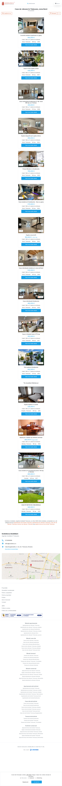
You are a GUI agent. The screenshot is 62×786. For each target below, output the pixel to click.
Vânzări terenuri (31, 653)
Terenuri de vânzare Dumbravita (31, 657)
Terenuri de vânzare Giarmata (31, 665)
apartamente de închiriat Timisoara (23, 522)
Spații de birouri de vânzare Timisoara (31, 670)
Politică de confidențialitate (9, 610)
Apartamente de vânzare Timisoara (31, 625)
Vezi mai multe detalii (31, 45)
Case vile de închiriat (31, 701)
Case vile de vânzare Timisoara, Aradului (31, 646)
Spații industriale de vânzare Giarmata (31, 676)
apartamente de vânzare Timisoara (41, 522)
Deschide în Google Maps (11, 549)
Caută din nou (7, 13)
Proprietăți (4, 588)
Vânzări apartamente (31, 623)
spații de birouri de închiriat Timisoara (44, 524)
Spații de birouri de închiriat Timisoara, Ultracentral (31, 733)
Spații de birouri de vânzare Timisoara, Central (31, 674)
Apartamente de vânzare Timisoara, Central (31, 631)
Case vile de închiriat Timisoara (31, 703)
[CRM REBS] (34, 749)
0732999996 (8, 540)
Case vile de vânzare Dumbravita (31, 642)
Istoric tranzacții (6, 599)
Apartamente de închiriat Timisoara (31, 688)
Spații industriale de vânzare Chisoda (31, 680)
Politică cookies (6, 608)
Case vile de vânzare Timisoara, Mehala (31, 648)
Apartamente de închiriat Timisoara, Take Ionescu (31, 694)
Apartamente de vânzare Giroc (31, 633)
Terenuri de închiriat (31, 716)
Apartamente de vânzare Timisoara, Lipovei (31, 635)
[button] (59, 13)
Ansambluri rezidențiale (8, 590)
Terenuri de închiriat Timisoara (31, 720)
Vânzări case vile (31, 638)
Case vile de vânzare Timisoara (31, 640)
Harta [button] (41, 31)
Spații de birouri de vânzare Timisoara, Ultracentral (31, 678)
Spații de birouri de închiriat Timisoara (31, 727)
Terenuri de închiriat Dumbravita (31, 718)
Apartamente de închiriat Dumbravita (31, 698)
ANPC (3, 606)
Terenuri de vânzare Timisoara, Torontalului (31, 661)
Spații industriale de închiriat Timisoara (31, 735)
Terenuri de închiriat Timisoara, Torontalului (31, 722)
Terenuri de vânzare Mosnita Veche (31, 663)
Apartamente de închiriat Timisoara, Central (31, 690)
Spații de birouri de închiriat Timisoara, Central (31, 731)
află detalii (29, 774)
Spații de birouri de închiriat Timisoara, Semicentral (31, 737)
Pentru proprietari (6, 595)
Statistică (32, 778)
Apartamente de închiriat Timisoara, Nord (31, 696)
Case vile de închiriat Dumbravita (31, 705)
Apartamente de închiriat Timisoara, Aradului (31, 692)
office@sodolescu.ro (10, 543)
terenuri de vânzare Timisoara (25, 524)
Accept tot (36, 782)
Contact (4, 602)
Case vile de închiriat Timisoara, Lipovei (31, 709)
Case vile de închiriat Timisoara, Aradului (31, 707)
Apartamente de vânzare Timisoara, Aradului (31, 627)
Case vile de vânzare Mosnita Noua (31, 644)
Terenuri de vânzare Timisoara (31, 655)
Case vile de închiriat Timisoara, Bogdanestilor (31, 713)
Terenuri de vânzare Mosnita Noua (31, 659)
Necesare (24, 778)
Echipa (3, 597)
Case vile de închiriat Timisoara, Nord (31, 711)
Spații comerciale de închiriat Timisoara (31, 729)
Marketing (39, 778)
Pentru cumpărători (7, 592)
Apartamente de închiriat (31, 686)
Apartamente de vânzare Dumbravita (31, 629)
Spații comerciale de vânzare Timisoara (31, 672)
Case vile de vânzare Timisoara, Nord (31, 650)
